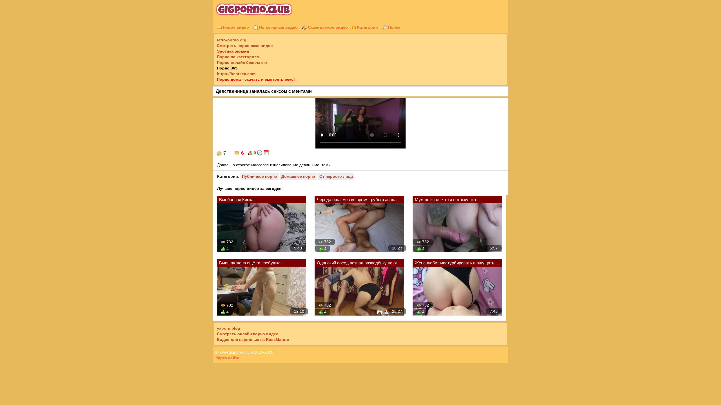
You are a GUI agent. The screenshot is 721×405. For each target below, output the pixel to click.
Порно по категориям (238, 57)
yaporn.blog (228, 328)
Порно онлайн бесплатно (242, 62)
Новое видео (235, 27)
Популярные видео (278, 27)
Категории (367, 27)
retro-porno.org (231, 40)
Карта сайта (227, 358)
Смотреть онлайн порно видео (248, 334)
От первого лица (336, 176)
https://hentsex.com (236, 73)
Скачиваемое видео (327, 27)
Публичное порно (259, 176)
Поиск (393, 27)
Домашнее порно (298, 176)
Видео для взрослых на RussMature (253, 339)
